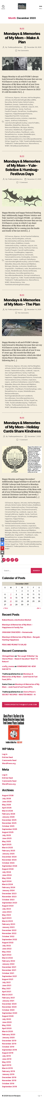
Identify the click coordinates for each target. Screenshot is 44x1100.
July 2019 (6, 1056)
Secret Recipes (14, 1096)
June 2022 (6, 949)
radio (32, 132)
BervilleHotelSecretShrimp (14, 241)
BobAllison (8, 104)
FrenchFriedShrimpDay (26, 250)
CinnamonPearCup (11, 512)
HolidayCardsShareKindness (15, 523)
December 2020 (9, 1004)
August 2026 (8, 795)
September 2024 (9, 866)
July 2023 (6, 909)
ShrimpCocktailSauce (32, 275)
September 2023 (9, 903)
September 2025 (9, 829)
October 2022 (8, 936)
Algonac (17, 97)
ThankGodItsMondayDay (32, 141)
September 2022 (9, 939)
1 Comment (23, 182)
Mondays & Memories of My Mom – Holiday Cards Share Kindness (22, 427)
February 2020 (8, 1034)
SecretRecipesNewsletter (32, 139)
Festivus (35, 248)
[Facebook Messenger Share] (2, 544)
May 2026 (6, 805)
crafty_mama (8, 666)
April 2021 (6, 992)
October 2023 (8, 900)
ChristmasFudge (31, 507)
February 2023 (8, 924)
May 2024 (6, 878)
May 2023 (6, 915)
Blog (22, 28)
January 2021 (8, 1001)
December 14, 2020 (34, 309)
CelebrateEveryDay (26, 104)
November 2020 (9, 1007)
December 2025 (9, 820)
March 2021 (7, 995)
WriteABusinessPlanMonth (19, 146)
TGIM (21, 141)
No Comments (23, 50)
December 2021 (9, 967)
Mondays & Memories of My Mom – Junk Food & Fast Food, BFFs (19, 676)
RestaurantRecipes (12, 137)
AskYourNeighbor (34, 97)
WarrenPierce (34, 143)
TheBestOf (9, 143)
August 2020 (8, 1016)
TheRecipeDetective (15, 47)
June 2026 (7, 802)
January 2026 (8, 817)
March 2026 (7, 811)
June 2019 (6, 1059)
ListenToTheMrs (33, 123)
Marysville (25, 125)
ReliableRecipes (29, 134)
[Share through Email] (2, 552)
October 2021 (8, 973)
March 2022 (7, 958)
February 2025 (8, 851)
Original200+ (28, 130)
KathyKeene (22, 120)
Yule (23, 282)
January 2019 (8, 1074)
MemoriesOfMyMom (12, 127)
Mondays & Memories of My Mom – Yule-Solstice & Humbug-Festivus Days (22, 167)
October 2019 (8, 1047)
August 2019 (7, 1053)
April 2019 (6, 1065)
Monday (31, 127)
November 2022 (9, 933)
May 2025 (6, 841)
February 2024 (8, 887)
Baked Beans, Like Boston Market (16, 620)
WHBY (7, 146)
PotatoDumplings (30, 389)
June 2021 (6, 985)
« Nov (5, 608)
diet (36, 107)
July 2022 (6, 946)
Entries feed (7, 757)
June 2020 (7, 1022)
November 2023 (9, 897)
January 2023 (8, 927)
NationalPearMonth (34, 533)
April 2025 (6, 844)
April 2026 (6, 808)
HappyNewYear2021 (12, 116)
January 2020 (8, 1037)
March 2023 (7, 921)
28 (11, 605)
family (21, 109)
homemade (24, 116)
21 (11, 601)
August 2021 (7, 979)
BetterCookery (28, 102)
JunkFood (14, 120)
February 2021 (8, 998)
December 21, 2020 (34, 179)
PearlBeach (25, 132)
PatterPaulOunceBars (12, 132)
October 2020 (8, 1010)
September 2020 (9, 1013)
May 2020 (6, 1025)
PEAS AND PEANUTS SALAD (14, 645)
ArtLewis (24, 97)
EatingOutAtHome (11, 109)
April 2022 (6, 955)
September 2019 (9, 1050)
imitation (24, 118)
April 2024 (6, 881)
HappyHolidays (18, 519)
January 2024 (8, 890)
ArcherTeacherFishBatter (30, 236)
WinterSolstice (15, 282)
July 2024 (6, 872)
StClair (7, 141)
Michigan (23, 127)
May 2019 (6, 1062)
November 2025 (9, 823)
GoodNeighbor (32, 111)
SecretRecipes (24, 137)
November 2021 (9, 970)
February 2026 (8, 814)
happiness (8, 114)
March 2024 (7, 884)
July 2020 (6, 1019)
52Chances (9, 97)
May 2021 (6, 988)
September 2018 (9, 1086)
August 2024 (8, 869)
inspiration (32, 118)
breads (15, 104)
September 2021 (9, 976)
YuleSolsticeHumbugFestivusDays (17, 284)
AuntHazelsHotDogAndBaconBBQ (23, 100)
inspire (7, 120)
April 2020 (6, 1028)
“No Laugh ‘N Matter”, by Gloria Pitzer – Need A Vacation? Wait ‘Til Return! (20, 659)
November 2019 (9, 1044)
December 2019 (9, 1041)
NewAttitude (18, 130)
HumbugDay (25, 257)
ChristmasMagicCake (12, 510)
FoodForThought (11, 111)
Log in (4, 754)
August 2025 (8, 832)
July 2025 (6, 835)
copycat (31, 107)
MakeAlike (8, 125)
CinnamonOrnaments (29, 510)
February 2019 (8, 1071)
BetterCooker (18, 102)
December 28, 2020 (34, 47)
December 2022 (9, 930)
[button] (2, 561)
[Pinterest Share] (2, 548)
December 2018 (9, 1077)
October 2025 (8, 826)
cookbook (24, 107)
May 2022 (6, 952)
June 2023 (7, 912)
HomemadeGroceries (13, 118)
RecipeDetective (11, 134)
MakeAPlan (17, 125)
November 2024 (9, 860)
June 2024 (7, 875)
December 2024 (9, 857)
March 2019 (7, 1068)
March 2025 (7, 847)
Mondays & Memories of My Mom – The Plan (22, 302)
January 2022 (8, 964)
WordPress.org (9, 763)
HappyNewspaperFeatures (22, 114)
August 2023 (8, 906)
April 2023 (6, 918)
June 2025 (7, 838)
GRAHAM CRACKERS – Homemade (17, 632)
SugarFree (14, 141)
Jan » (39, 608)
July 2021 (6, 982)
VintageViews (8, 656)
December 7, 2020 (34, 436)
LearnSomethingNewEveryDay (16, 123)
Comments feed (9, 760)
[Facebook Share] (2, 539)
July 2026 (6, 798)
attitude (8, 100)
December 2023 (9, 893)
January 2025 (8, 854)
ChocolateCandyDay (12, 107)
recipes (20, 134)
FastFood (27, 109)
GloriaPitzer (22, 111)
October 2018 (8, 1083)
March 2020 (7, 1031)
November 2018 (9, 1080)
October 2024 (8, 863)
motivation (9, 130)
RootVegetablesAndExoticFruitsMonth (18, 396)
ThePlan (8, 405)
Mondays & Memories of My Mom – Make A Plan (22, 37)
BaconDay (8, 102)
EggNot (21, 514)
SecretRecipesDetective (13, 139)
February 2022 (8, 961)
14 (11, 598)
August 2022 (7, 942)
